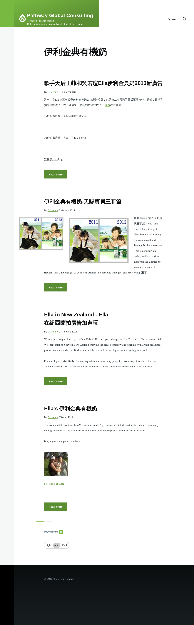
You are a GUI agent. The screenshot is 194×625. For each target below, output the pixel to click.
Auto (56, 545)
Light (48, 545)
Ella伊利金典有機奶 (54, 484)
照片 (107, 105)
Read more (55, 174)
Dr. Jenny (53, 92)
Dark (64, 545)
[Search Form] (184, 19)
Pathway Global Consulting (60, 15)
